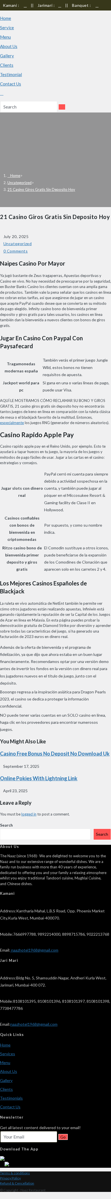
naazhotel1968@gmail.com (34, 950)
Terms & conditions (15, 1173)
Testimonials (11, 1098)
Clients (6, 65)
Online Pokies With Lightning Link (38, 778)
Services (7, 1053)
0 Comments (15, 251)
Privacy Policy (10, 1178)
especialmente (12, 422)
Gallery (7, 55)
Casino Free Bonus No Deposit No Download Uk (55, 753)
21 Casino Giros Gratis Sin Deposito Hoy (41, 189)
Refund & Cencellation (17, 1183)
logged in (28, 814)
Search (6, 825)
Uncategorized (17, 243)
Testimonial (11, 74)
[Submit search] (61, 107)
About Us (8, 46)
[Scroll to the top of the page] (1, 1195)
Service (7, 27)
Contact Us (10, 83)
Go (63, 1137)
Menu (5, 36)
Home (5, 18)
